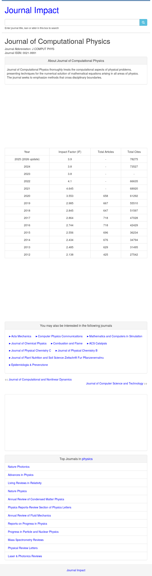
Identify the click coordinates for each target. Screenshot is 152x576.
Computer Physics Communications (60, 336)
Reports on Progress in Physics (27, 523)
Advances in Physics (20, 475)
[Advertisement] (76, 116)
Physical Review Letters (23, 548)
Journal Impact (32, 9)
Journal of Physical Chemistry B (77, 350)
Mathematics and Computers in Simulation (115, 336)
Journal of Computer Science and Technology (114, 383)
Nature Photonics (18, 467)
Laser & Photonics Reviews (25, 556)
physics (87, 458)
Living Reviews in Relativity (25, 483)
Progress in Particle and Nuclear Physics (33, 532)
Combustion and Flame (68, 343)
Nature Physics (17, 491)
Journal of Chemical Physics (29, 343)
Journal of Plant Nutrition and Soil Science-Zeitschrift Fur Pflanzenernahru (57, 357)
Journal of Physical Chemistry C (31, 350)
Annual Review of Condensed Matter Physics (36, 499)
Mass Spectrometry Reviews (26, 540)
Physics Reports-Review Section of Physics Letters (39, 507)
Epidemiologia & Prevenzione (29, 365)
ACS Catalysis (98, 343)
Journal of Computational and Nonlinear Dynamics (40, 379)
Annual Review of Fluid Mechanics (29, 515)
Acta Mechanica (21, 336)
